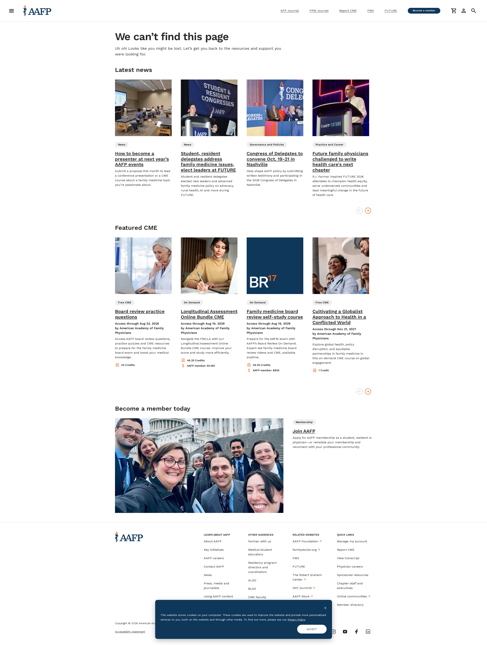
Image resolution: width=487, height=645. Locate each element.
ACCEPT (312, 629)
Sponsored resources (352, 575)
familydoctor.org (305, 550)
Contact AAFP (214, 566)
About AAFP (213, 541)
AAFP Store (301, 596)
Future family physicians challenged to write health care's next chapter (340, 162)
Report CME (348, 10)
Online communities (352, 596)
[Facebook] (356, 631)
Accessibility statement (130, 631)
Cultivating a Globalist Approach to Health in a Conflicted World (339, 317)
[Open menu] (11, 10)
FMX (370, 10)
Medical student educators (260, 552)
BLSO (252, 589)
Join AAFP (304, 431)
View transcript (348, 558)
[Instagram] (333, 631)
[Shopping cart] (453, 10)
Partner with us (259, 541)
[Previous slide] (359, 210)
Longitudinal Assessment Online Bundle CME (209, 314)
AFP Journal (290, 10)
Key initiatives (214, 550)
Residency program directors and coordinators (262, 567)
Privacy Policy (296, 619)
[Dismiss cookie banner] (325, 607)
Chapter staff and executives (350, 586)
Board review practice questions (140, 314)
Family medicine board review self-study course (275, 314)
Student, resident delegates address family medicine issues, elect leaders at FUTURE (208, 162)
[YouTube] (345, 631)
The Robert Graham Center (307, 577)
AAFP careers (214, 558)
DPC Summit (302, 588)
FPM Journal (319, 10)
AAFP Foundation (305, 541)
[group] (143, 133)
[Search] (473, 10)
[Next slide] (368, 210)
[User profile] (463, 10)
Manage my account (352, 541)
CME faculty (257, 597)
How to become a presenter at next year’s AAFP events (142, 159)
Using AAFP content (218, 596)
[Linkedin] (368, 631)
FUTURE (391, 10)
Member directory (350, 605)
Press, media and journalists (216, 586)
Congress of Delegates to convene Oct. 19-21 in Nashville (275, 159)
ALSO (252, 580)
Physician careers (350, 566)
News (208, 575)
